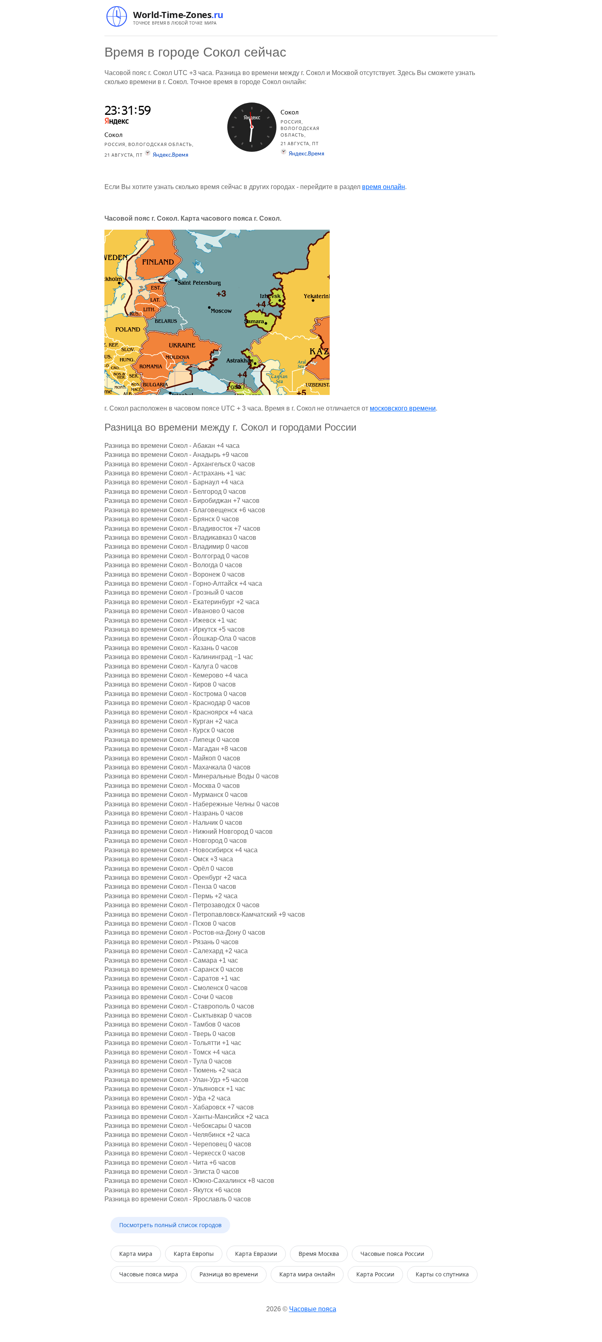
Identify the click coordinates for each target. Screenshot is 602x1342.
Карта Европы (194, 1254)
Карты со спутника (442, 1274)
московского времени (403, 408)
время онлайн (383, 186)
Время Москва (319, 1254)
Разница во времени (228, 1274)
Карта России (375, 1274)
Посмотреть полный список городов (170, 1225)
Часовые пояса (312, 1308)
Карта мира (135, 1254)
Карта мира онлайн (307, 1274)
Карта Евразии (256, 1254)
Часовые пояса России (392, 1254)
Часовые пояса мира (148, 1274)
